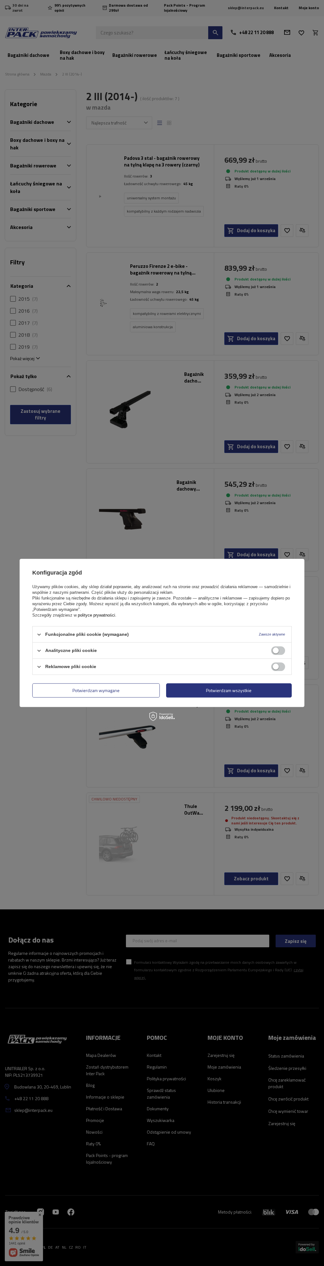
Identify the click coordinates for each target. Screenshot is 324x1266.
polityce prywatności (96, 615)
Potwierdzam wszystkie (229, 690)
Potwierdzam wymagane (96, 690)
